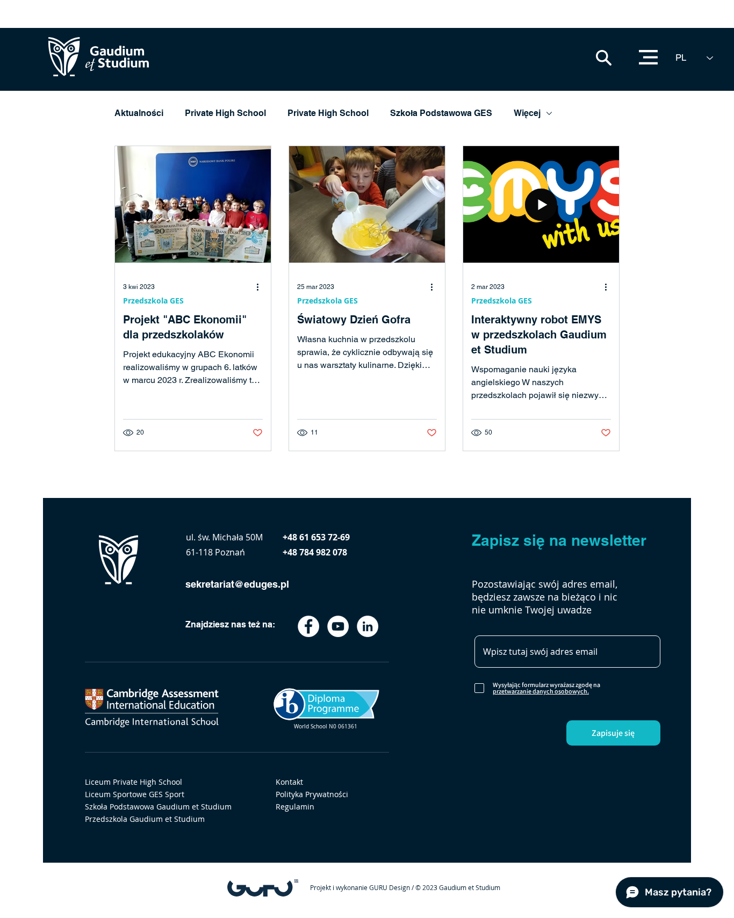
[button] (603, 58)
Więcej (527, 113)
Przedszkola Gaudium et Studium (145, 819)
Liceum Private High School (133, 782)
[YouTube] (338, 626)
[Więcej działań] (261, 286)
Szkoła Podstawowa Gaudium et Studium (158, 806)
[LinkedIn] (367, 626)
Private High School (225, 113)
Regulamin (295, 806)
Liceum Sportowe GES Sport (134, 794)
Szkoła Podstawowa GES (441, 113)
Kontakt (289, 782)
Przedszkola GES (153, 300)
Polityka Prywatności (312, 794)
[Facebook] (308, 626)
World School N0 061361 (325, 726)
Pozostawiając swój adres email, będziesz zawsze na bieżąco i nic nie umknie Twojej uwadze (544, 596)
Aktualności (138, 113)
